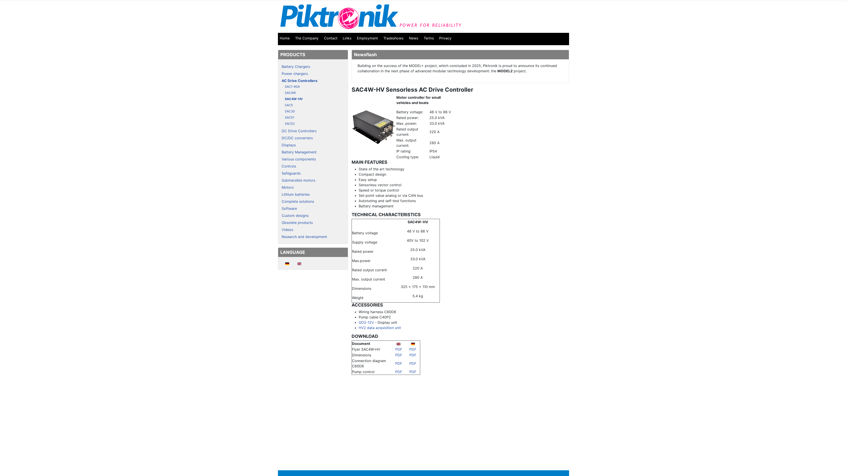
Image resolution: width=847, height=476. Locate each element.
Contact (330, 38)
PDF (398, 349)
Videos (287, 229)
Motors (288, 187)
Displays (289, 145)
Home (285, 38)
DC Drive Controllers (299, 131)
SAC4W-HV (294, 99)
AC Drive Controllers (299, 80)
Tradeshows (393, 38)
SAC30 (290, 111)
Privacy (445, 38)
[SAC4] (374, 127)
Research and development (304, 236)
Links (347, 38)
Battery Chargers (296, 66)
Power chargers (295, 73)
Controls (289, 166)
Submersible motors (298, 180)
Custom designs (295, 215)
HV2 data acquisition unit (380, 327)
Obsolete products (297, 222)
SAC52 (290, 123)
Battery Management (299, 152)
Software (289, 208)
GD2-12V (366, 322)
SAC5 (289, 105)
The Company (307, 38)
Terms (429, 38)
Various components (299, 159)
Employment (367, 38)
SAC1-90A (292, 86)
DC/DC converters (297, 138)
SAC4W (290, 93)
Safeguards (291, 173)
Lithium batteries (296, 194)
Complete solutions (298, 201)
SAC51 (289, 117)
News (413, 38)
